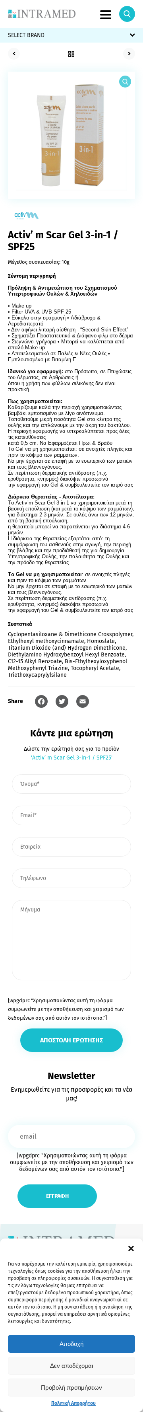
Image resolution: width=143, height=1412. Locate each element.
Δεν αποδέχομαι (71, 1365)
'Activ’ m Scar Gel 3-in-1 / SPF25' (71, 757)
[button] (131, 1248)
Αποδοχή (71, 1343)
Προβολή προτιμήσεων (71, 1387)
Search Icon (127, 14)
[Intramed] (41, 14)
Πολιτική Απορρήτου (73, 1403)
